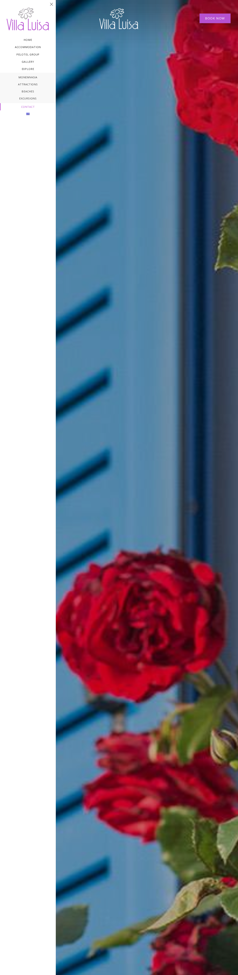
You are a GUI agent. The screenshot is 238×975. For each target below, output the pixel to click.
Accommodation (28, 47)
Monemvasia (27, 77)
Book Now (215, 18)
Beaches (28, 91)
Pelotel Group (28, 54)
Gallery (28, 61)
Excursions (28, 98)
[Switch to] (28, 114)
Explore (28, 69)
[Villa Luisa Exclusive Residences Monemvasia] (28, 8)
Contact (28, 107)
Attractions (28, 84)
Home (28, 40)
